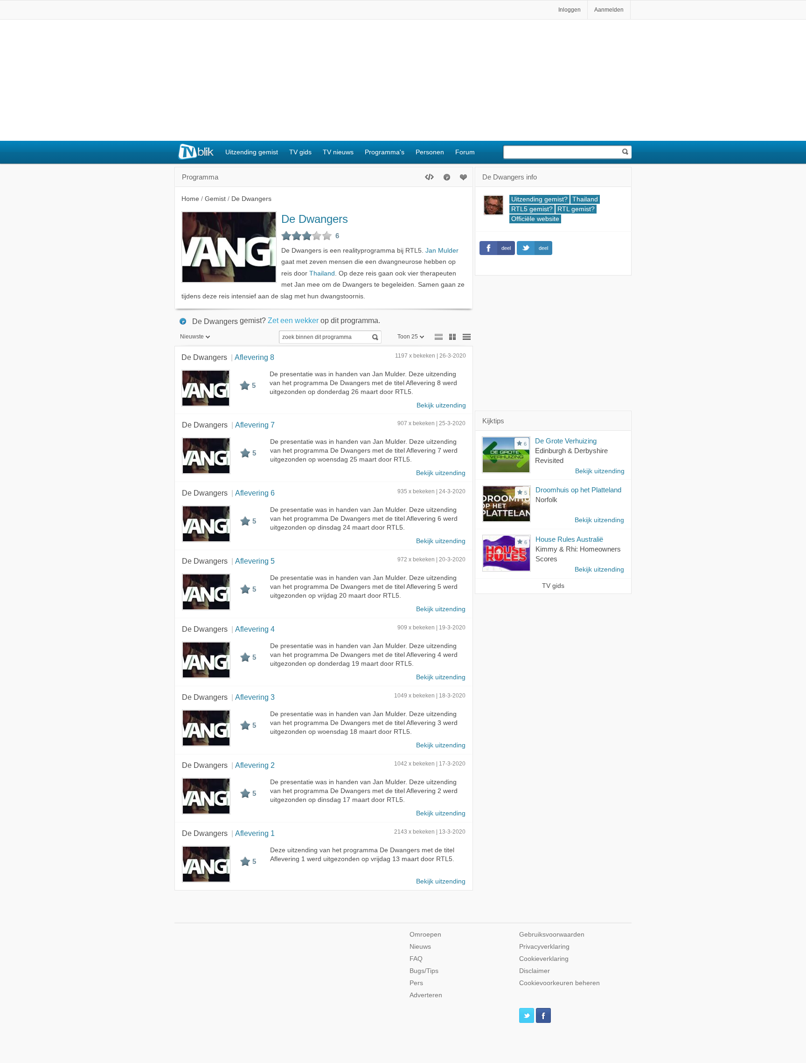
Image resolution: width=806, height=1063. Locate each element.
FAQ (416, 958)
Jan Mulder (442, 250)
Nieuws (420, 946)
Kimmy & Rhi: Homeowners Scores (578, 554)
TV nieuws (338, 152)
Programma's (384, 152)
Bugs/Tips (424, 970)
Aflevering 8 (254, 357)
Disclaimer (534, 970)
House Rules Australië (569, 539)
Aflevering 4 (255, 629)
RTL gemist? (576, 209)
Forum (465, 152)
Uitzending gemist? (539, 199)
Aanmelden (609, 10)
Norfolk (546, 500)
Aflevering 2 (255, 765)
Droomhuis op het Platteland (578, 490)
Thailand (322, 273)
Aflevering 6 (255, 493)
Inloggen (569, 10)
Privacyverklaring (544, 946)
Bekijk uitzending (441, 405)
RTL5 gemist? (532, 209)
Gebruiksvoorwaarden (551, 934)
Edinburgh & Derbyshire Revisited (571, 455)
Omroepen (425, 934)
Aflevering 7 (255, 425)
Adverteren (426, 995)
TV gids (300, 152)
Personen (430, 152)
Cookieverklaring (544, 958)
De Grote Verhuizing (566, 441)
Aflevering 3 (255, 697)
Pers (416, 983)
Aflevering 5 (255, 561)
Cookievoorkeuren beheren (559, 983)
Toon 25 (407, 336)
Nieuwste (192, 336)
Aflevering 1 (255, 833)
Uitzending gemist (251, 152)
